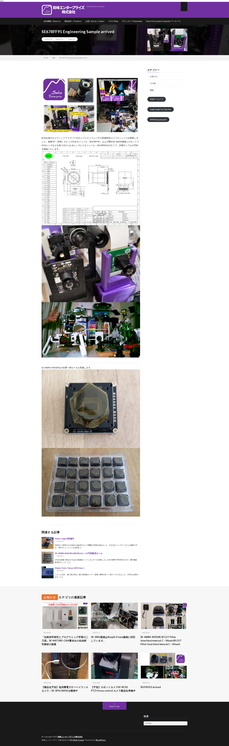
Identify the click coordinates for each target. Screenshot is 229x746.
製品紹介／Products (73, 21)
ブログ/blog (113, 21)
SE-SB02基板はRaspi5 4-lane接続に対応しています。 (113, 639)
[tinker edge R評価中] (48, 543)
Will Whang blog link (158, 119)
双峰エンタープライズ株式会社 (70, 737)
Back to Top (115, 706)
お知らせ (71, 39)
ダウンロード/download (132, 21)
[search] (185, 723)
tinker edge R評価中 (64, 538)
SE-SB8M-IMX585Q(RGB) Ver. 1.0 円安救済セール (79, 553)
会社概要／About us (52, 21)
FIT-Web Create (77, 740)
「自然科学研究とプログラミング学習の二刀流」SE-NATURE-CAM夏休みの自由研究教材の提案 (65, 641)
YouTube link (160, 109)
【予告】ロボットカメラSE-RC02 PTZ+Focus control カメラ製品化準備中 (113, 689)
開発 (152, 90)
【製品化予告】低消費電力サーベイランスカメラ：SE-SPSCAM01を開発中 (65, 689)
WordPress (101, 740)
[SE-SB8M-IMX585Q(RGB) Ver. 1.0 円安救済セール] (48, 558)
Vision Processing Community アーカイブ (163, 21)
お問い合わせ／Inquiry (94, 21)
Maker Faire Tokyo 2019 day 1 (69, 568)
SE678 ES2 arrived (150, 687)
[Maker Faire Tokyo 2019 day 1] (48, 572)
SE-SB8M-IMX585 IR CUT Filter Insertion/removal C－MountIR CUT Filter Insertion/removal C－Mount (161, 641)
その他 (153, 83)
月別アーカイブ (156, 99)
